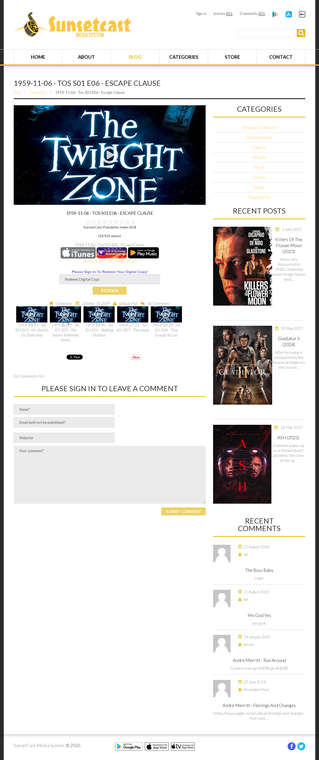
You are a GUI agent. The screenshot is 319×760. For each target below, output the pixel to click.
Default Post (128, 303)
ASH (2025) (288, 437)
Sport (259, 187)
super (259, 578)
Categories (183, 57)
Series (259, 177)
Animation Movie (259, 127)
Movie (259, 157)
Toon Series (259, 197)
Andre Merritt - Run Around (259, 660)
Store (232, 57)
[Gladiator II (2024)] (242, 365)
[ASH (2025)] (242, 464)
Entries (223, 13)
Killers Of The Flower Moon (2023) (288, 245)
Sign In (201, 13)
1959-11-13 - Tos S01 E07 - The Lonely (133, 327)
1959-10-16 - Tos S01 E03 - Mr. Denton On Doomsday (31, 330)
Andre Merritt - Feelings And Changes (259, 705)
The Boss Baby (259, 570)
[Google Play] (275, 16)
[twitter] (301, 746)
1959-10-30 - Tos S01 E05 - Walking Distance (99, 330)
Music (259, 167)
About (86, 57)
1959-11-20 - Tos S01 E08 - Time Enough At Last (166, 330)
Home (38, 57)
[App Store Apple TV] (302, 16)
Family (259, 147)
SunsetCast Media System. (39, 745)
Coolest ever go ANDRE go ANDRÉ (259, 668)
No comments (158, 303)
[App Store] (289, 16)
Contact (281, 57)
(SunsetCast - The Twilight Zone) (109, 261)
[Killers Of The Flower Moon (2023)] (242, 266)
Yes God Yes (259, 615)
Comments (252, 13)
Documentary (259, 137)
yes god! (259, 623)
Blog (135, 57)
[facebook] (292, 746)
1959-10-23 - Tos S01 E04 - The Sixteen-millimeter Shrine (66, 332)
